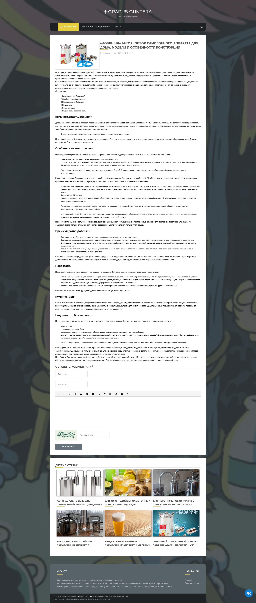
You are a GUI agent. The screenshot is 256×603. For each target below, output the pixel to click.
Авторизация (69, 27)
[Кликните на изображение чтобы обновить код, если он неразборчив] (66, 435)
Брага (118, 27)
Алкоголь (106, 53)
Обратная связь (192, 583)
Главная (188, 580)
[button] (58, 393)
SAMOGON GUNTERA (85, 596)
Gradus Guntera (129, 11)
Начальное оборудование (96, 27)
